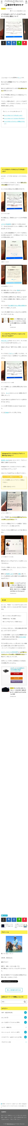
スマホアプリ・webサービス (11, 1037)
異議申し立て (9, 573)
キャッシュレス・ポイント (10, 1032)
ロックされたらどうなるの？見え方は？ (14, 118)
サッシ (19, 77)
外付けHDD (22, 637)
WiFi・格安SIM (6, 1012)
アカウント (11, 353)
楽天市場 (16, 673)
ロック (8, 393)
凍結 (19, 573)
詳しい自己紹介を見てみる (14, 990)
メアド (3, 224)
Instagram (3, 8)
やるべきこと (4, 340)
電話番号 (8, 224)
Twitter (7, 412)
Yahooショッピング (16, 681)
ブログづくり (6, 1042)
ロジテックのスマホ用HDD (8, 652)
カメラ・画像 (6, 1027)
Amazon (16, 678)
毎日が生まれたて (11, 1123)
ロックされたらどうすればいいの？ (13, 115)
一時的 (17, 290)
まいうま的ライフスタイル (10, 1022)
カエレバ (17, 671)
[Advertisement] (14, 60)
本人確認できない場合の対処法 (17, 305)
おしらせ (4, 1017)
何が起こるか (4, 460)
